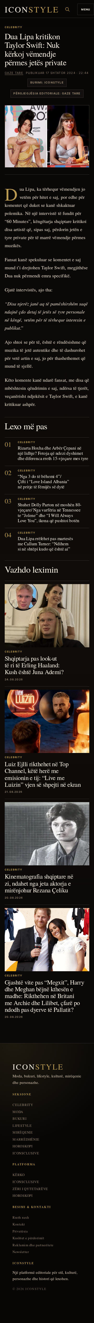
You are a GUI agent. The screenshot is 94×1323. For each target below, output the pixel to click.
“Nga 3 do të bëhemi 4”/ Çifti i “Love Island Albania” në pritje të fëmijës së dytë (43, 481)
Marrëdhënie (26, 1139)
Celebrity (23, 1105)
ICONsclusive (26, 1153)
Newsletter (21, 1252)
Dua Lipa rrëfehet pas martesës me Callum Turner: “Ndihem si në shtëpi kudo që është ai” (45, 543)
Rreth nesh (21, 1217)
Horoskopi (23, 1146)
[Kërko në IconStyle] (67, 9)
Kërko (19, 1175)
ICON (32, 9)
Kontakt (19, 1224)
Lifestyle (22, 1125)
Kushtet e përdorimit (28, 1238)
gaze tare (14, 73)
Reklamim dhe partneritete (33, 1245)
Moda (18, 1112)
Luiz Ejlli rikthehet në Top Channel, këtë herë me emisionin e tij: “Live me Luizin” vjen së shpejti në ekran (43, 774)
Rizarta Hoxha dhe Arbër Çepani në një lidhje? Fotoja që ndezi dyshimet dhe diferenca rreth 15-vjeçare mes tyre (53, 453)
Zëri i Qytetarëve (30, 1189)
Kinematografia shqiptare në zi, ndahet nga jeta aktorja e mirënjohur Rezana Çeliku (39, 883)
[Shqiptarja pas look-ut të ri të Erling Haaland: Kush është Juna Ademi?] (47, 615)
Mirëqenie (23, 1132)
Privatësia (20, 1231)
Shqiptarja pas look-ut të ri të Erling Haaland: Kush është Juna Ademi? (34, 665)
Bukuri (20, 1118)
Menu (85, 9)
